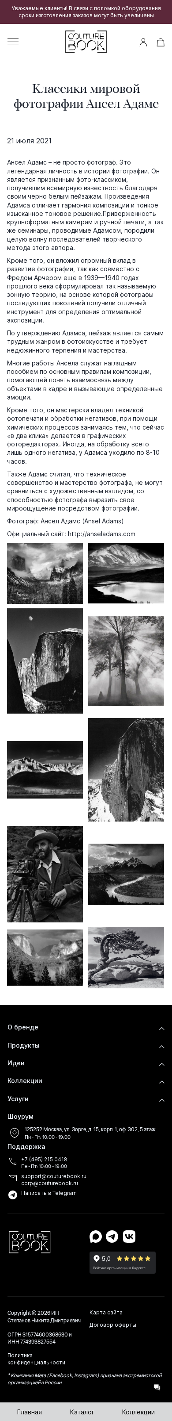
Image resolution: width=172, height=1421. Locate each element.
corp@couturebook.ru (49, 1183)
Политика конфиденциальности (36, 1359)
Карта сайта (106, 1313)
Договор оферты (113, 1325)
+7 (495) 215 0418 (44, 1159)
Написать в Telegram (49, 1193)
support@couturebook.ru (53, 1176)
